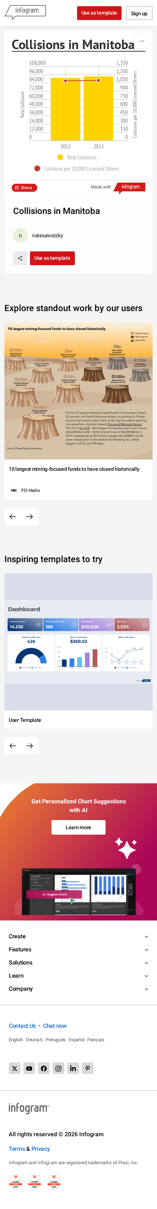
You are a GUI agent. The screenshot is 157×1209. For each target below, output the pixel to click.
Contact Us (22, 1025)
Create (17, 936)
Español (76, 1039)
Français (95, 1039)
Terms (17, 1148)
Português (56, 1039)
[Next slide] (30, 517)
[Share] (20, 258)
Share (26, 187)
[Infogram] (25, 13)
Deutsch (34, 1039)
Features (20, 949)
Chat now (55, 1025)
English (16, 1039)
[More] (142, 41)
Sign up (139, 13)
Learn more (78, 827)
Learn (16, 975)
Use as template (99, 13)
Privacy (40, 1148)
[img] (65, 109)
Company (21, 988)
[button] (78, 157)
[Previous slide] (13, 517)
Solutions (20, 962)
